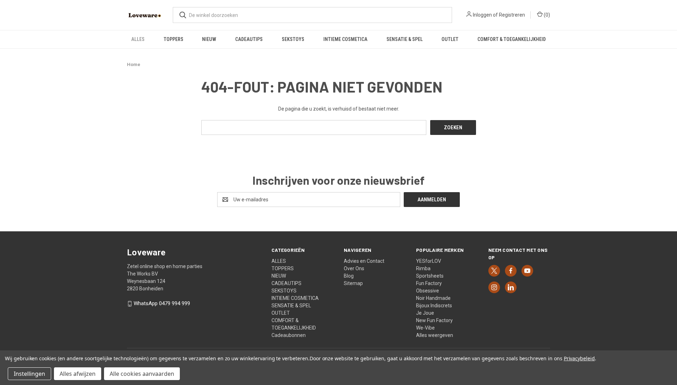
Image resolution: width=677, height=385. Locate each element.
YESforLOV (428, 261)
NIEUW (209, 39)
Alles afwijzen (78, 374)
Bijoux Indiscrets (434, 305)
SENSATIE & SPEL (404, 39)
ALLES (138, 39)
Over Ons (354, 268)
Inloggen (482, 15)
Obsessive (427, 291)
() (546, 15)
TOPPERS (173, 39)
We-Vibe (425, 328)
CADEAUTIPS (249, 39)
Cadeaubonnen (289, 335)
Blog (349, 276)
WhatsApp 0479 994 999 (162, 304)
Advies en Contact (364, 261)
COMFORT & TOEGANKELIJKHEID (511, 39)
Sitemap (353, 283)
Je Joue (425, 313)
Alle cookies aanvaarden (142, 374)
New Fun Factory (434, 320)
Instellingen (29, 374)
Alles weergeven (434, 335)
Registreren (512, 15)
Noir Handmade (433, 298)
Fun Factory (429, 283)
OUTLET (449, 39)
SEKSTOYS (293, 39)
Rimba (423, 268)
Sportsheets (430, 276)
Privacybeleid (579, 358)
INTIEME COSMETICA (345, 39)
